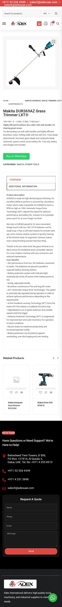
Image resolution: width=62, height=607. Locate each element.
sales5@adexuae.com (44, 2)
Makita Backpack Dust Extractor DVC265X (15, 406)
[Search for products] (56, 13)
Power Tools (32, 164)
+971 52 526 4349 (14, 2)
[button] (54, 358)
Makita (20, 164)
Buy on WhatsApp (16, 156)
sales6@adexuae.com (17, 4)
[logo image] (18, 23)
